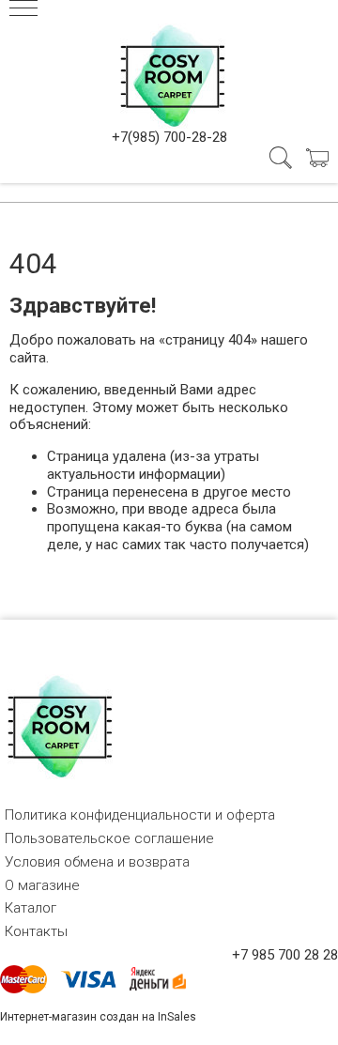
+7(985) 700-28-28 (169, 137)
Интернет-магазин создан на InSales (98, 1016)
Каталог (30, 907)
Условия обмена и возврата (97, 861)
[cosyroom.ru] (169, 72)
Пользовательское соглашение (109, 838)
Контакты (36, 931)
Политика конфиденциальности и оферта (140, 815)
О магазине (42, 885)
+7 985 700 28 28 (285, 954)
